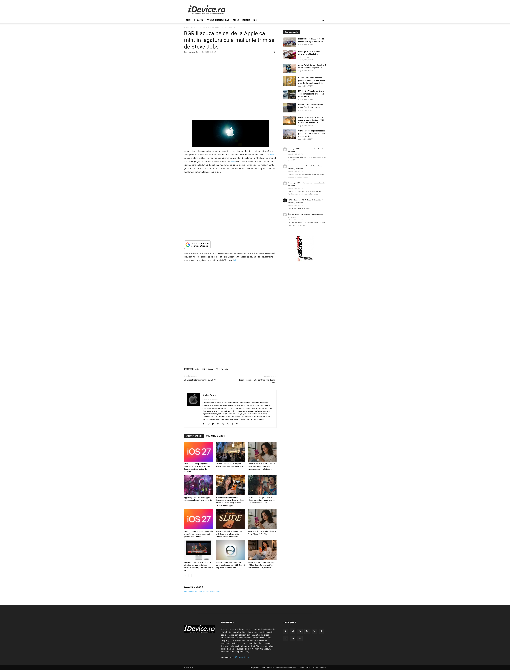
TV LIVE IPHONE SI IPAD (218, 20)
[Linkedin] (214, 423)
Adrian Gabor (195, 52)
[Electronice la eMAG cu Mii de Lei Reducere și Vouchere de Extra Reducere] (289, 42)
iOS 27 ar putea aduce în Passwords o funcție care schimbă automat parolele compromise (198, 534)
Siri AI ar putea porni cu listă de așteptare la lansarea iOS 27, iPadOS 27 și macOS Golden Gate (230, 565)
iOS (255, 20)
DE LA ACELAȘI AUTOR (215, 436)
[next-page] (190, 575)
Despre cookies (304, 667)
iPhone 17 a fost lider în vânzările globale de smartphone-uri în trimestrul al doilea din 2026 (229, 534)
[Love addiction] (304, 261)
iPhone (246, 20)
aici (235, 260)
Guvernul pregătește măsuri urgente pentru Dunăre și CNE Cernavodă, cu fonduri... (311, 120)
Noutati (210, 369)
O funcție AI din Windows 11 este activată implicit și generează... (310, 54)
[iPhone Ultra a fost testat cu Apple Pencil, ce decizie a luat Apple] (289, 107)
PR (217, 369)
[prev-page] (185, 575)
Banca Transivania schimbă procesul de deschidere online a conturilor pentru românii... (311, 80)
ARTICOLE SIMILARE (194, 436)
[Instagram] (209, 423)
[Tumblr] (224, 423)
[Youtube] (238, 423)
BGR (272, 154)
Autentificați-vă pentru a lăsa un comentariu (203, 591)
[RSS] (307, 631)
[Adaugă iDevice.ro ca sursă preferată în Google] (230, 244)
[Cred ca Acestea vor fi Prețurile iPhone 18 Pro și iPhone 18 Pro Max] (230, 452)
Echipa (315, 667)
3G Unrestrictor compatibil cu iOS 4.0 (200, 380)
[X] (228, 423)
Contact (323, 667)
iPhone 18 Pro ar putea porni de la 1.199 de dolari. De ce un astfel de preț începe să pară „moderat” (261, 565)
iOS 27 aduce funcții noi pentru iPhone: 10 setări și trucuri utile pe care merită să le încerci (261, 500)
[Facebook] (205, 423)
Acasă (186, 27)
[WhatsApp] (285, 638)
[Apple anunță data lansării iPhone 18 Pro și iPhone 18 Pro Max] (262, 519)
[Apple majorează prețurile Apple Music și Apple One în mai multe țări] (198, 485)
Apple (236, 20)
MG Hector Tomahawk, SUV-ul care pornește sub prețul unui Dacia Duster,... (311, 94)
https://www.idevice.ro (210, 399)
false (233, 161)
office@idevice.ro (241, 657)
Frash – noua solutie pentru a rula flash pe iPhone (258, 381)
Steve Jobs (224, 369)
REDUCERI (198, 20)
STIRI (188, 20)
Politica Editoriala (267, 667)
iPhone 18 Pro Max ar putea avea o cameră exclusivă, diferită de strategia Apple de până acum (261, 466)
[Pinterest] (219, 423)
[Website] (233, 423)
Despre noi (254, 667)
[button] (323, 20)
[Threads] (300, 638)
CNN (203, 369)
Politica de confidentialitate (286, 667)
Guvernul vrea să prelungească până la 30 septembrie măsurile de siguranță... (311, 133)
